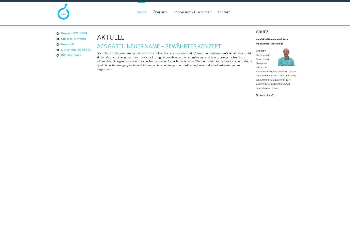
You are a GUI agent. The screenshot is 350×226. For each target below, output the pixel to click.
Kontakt (223, 12)
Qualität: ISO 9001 (73, 39)
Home (141, 12)
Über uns (160, 12)
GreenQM (67, 44)
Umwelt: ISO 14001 (74, 33)
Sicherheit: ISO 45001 (76, 50)
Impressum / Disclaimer (192, 12)
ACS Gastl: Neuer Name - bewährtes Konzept (159, 46)
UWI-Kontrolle (71, 55)
